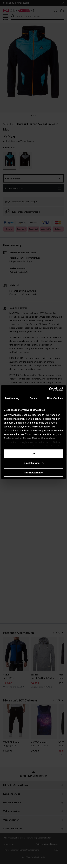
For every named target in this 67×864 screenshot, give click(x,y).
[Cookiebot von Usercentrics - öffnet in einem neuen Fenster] (49, 389)
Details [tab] (34, 398)
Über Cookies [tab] (55, 398)
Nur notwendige (33, 472)
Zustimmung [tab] (12, 398)
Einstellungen (32, 463)
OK (33, 453)
